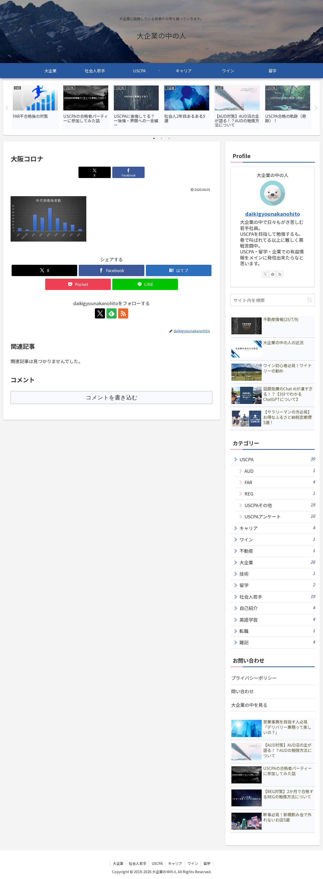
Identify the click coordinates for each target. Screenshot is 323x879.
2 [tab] (161, 138)
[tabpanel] (35, 107)
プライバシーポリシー (254, 678)
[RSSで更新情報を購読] (123, 313)
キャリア (175, 863)
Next (316, 107)
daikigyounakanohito (272, 213)
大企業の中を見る (249, 704)
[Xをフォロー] (100, 313)
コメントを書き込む (112, 397)
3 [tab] (169, 138)
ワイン (192, 863)
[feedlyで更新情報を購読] (111, 313)
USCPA (157, 863)
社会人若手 (137, 863)
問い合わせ (242, 691)
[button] (309, 300)
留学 (206, 863)
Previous (6, 107)
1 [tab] (153, 138)
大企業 (118, 863)
